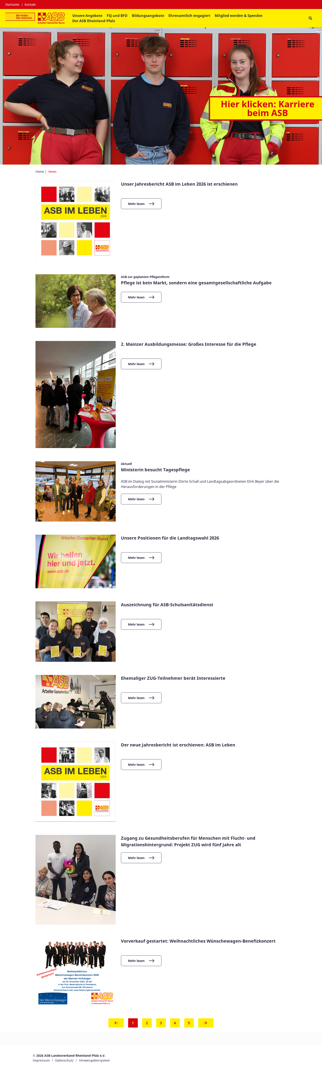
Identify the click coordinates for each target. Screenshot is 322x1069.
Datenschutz (64, 1060)
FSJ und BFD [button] (117, 15)
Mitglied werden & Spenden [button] (239, 15)
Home (39, 171)
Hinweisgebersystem (94, 1060)
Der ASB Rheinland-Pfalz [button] (93, 20)
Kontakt (30, 4)
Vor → (206, 1024)
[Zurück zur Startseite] (35, 18)
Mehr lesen (136, 204)
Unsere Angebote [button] (87, 15)
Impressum (41, 1060)
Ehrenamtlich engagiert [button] (189, 15)
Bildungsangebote (148, 15)
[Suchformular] (310, 18)
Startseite (12, 4)
